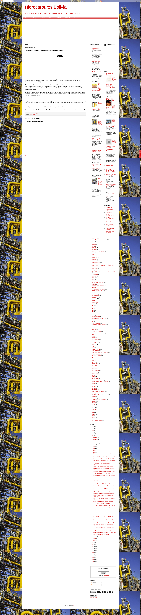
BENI (93, 254)
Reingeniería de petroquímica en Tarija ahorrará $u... (104, 522)
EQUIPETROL (109, 212)
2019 (93, 433)
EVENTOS (94, 287)
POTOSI (93, 375)
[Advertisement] (69, 31)
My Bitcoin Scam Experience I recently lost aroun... (110, 166)
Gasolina (93, 300)
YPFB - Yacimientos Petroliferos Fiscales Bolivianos (110, 225)
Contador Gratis (93, 597)
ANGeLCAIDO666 (109, 209)
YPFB (78, 17)
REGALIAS (94, 386)
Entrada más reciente (29, 155)
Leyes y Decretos (95, 339)
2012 (93, 552)
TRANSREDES (109, 220)
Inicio (57, 155)
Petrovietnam (94, 372)
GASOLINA (31, 17)
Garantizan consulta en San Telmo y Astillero (102, 530)
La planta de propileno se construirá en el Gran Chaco (104, 532)
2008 (93, 559)
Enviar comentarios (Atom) (37, 158)
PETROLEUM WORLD (110, 215)
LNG (93, 341)
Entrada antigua (82, 155)
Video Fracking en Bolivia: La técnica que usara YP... (104, 507)
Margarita (94, 346)
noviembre (95, 439)
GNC (93, 307)
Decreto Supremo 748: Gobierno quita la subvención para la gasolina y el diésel (96, 166)
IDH (92, 321)
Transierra (94, 409)
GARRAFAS (94, 294)
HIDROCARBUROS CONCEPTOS (99, 318)
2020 (93, 432)
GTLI (93, 315)
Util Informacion (109, 210)
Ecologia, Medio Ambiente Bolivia (110, 99)
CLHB (93, 270)
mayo (94, 450)
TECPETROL (94, 406)
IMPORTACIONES (96, 323)
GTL (92, 313)
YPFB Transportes (96, 419)
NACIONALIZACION (70, 17)
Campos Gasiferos (96, 262)
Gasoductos (94, 298)
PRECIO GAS (95, 378)
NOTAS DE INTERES (96, 355)
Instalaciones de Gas (96, 331)
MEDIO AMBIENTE (96, 349)
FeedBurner (106, 575)
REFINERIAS (94, 384)
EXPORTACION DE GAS (48, 17)
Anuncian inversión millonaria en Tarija (101, 534)
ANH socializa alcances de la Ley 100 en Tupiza (103, 473)
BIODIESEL (94, 257)
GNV (93, 310)
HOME (25, 17)
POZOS (31, 114)
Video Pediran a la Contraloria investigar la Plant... (103, 482)
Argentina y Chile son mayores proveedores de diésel (104, 471)
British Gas (94, 260)
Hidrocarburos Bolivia (46, 7)
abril (94, 452)
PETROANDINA (95, 363)
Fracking (93, 292)
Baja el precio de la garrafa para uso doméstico (96, 48)
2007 (93, 561)
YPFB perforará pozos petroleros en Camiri (96, 60)
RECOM (93, 383)
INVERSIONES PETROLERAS (98, 333)
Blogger (74, 605)
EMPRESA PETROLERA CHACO (110, 218)
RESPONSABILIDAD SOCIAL (98, 391)
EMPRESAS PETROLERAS (98, 282)
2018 (93, 435)
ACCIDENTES (95, 238)
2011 (93, 554)
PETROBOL (94, 365)
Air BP (93, 241)
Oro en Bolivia (109, 137)
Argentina (94, 244)
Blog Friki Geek (109, 207)
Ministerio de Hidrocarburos (108, 222)
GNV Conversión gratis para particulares (96, 72)
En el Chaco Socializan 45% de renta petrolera (103, 466)
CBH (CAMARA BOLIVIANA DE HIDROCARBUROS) (103, 265)
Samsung (94, 393)
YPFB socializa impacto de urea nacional (101, 503)
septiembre (95, 442)
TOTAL (93, 407)
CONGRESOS (95, 274)
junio (94, 448)
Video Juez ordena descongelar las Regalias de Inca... (104, 458)
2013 (93, 550)
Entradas (94, 582)
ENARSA (94, 284)
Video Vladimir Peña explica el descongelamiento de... (104, 456)
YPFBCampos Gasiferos (97, 420)
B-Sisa (93, 252)
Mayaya (93, 347)
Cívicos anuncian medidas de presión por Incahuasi (104, 475)
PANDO (93, 360)
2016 (93, 544)
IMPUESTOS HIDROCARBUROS (99, 324)
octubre (95, 441)
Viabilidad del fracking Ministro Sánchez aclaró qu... (104, 493)
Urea (93, 412)
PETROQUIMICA (95, 370)
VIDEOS (93, 414)
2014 (93, 548)
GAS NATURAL (59, 17)
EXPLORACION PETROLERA (98, 289)
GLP (93, 305)
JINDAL (93, 336)
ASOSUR (94, 249)
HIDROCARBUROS (96, 316)
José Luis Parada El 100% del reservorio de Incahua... (104, 483)
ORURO (93, 359)
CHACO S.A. (94, 268)
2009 (93, 557)
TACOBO (94, 402)
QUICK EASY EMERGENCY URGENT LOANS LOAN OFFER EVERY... (111, 171)
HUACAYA (94, 320)
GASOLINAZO (95, 302)
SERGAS (94, 396)
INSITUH (107, 214)
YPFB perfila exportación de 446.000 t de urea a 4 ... (104, 505)
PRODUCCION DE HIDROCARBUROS (100, 381)
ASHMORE (94, 247)
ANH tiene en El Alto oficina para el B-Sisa (96, 139)
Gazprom (94, 303)
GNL (93, 308)
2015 (93, 546)
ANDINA (93, 243)
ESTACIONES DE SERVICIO (98, 285)
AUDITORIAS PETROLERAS (98, 251)
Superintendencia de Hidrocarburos (110, 232)
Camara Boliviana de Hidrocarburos (110, 229)
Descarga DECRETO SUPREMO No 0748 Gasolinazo (96, 151)
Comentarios (95, 585)
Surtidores (94, 401)
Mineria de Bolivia (110, 118)
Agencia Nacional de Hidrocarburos (99, 239)
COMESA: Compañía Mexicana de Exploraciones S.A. (103, 271)
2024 (93, 428)
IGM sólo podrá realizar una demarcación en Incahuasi (104, 491)
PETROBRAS (95, 367)
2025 (93, 426)
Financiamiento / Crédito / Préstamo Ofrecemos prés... (111, 175)
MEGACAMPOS (95, 350)
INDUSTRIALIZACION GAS (98, 328)
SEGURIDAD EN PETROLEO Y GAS (100, 394)
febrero (94, 538)
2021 (93, 430)
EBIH (93, 279)
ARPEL (93, 246)
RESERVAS (94, 389)
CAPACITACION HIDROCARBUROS (99, 264)
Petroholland (94, 368)
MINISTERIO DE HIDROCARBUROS (100, 352)
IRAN (93, 334)
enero (94, 540)
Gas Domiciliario (95, 295)
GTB (93, 311)
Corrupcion (94, 276)
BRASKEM (94, 259)
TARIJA (93, 404)
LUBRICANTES (95, 342)
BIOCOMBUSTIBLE (96, 256)
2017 (93, 542)
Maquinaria (94, 344)
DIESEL (38, 17)
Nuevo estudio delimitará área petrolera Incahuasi (103, 477)
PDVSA (93, 362)
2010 (93, 555)
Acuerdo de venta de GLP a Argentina (101, 515)
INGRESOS (94, 329)
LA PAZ (93, 337)
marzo (94, 536)
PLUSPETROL (95, 373)
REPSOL (94, 388)
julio (94, 446)
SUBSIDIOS (94, 398)
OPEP (93, 357)
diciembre (95, 437)
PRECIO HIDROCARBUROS (98, 380)
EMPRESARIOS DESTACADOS (99, 281)
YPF (93, 415)
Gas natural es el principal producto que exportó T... (104, 501)
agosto (94, 444)
